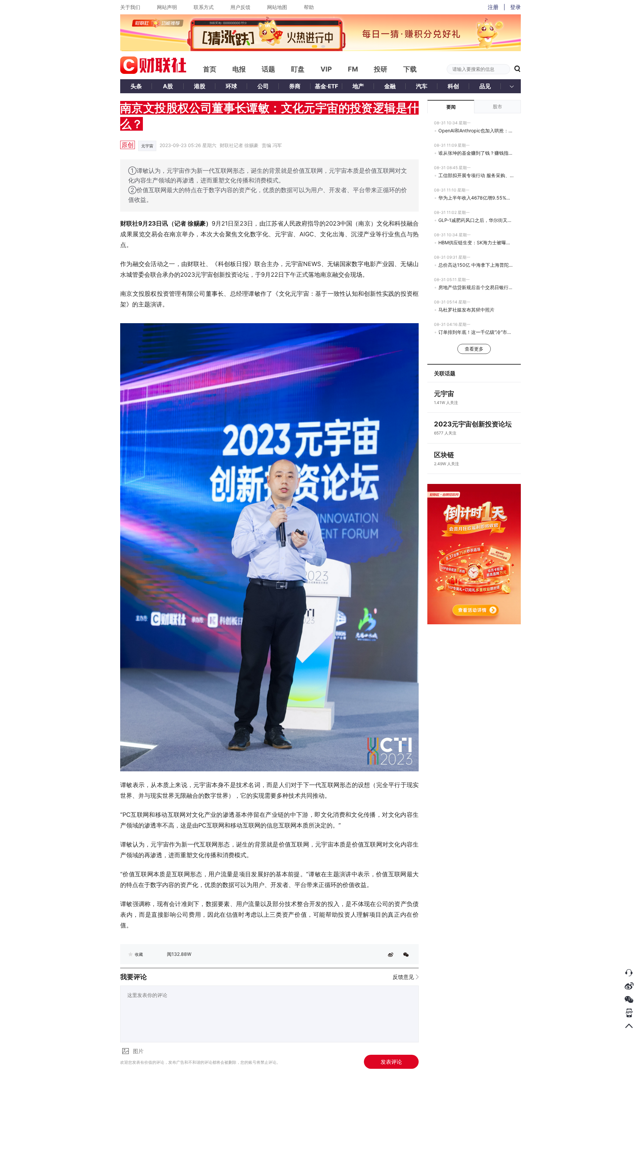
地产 (358, 86)
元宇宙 (147, 145)
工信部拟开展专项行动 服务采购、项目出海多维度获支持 (476, 175)
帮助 (309, 7)
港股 (199, 86)
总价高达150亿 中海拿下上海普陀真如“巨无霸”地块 (476, 265)
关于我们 (130, 7)
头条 (136, 86)
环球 (231, 86)
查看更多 (474, 349)
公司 (263, 86)
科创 (453, 86)
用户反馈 (240, 7)
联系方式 (204, 7)
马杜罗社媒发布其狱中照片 (466, 309)
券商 (294, 86)
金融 (390, 86)
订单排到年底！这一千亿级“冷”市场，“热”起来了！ (476, 332)
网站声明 (167, 7)
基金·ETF (326, 86)
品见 (485, 86)
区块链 (444, 455)
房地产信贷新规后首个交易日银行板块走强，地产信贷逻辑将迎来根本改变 (476, 287)
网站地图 (277, 7)
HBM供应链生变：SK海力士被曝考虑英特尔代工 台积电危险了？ (476, 242)
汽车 (421, 86)
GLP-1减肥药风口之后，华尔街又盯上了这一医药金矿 (476, 220)
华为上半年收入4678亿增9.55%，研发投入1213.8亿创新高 (476, 198)
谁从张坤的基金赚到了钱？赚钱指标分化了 (476, 153)
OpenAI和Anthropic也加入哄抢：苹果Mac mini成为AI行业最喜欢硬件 (476, 130)
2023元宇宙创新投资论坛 (473, 424)
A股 (168, 86)
